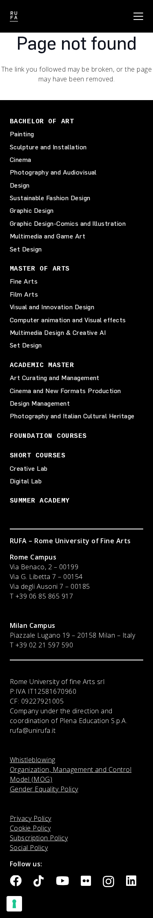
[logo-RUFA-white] (14, 16)
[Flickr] (86, 881)
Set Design (26, 249)
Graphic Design (32, 210)
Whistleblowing (32, 759)
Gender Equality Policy (44, 789)
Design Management (40, 403)
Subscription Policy (39, 837)
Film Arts (24, 294)
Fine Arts (24, 281)
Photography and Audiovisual (53, 172)
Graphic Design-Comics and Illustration (68, 223)
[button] (138, 16)
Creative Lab (29, 468)
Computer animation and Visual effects (68, 320)
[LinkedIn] (131, 881)
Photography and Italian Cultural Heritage (72, 416)
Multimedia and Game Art (47, 236)
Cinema (20, 160)
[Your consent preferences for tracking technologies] (14, 903)
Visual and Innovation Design (52, 307)
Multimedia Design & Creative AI (58, 333)
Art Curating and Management (55, 378)
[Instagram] (108, 881)
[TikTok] (38, 881)
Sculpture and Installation (48, 147)
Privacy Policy (30, 818)
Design (20, 185)
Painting (22, 134)
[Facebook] (16, 881)
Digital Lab (26, 481)
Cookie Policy (30, 828)
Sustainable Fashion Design (50, 198)
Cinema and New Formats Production (65, 391)
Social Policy (29, 847)
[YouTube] (62, 881)
